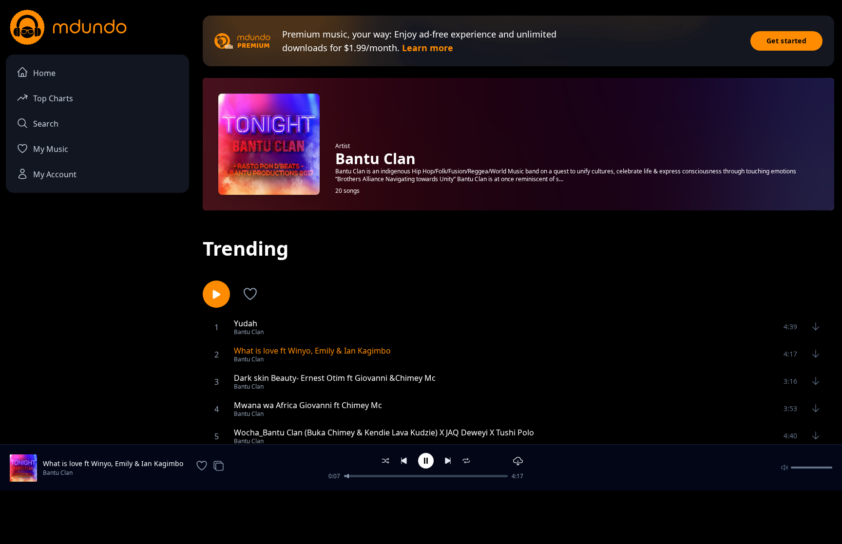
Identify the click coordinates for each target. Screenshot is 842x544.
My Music (50, 149)
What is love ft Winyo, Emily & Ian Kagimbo (113, 463)
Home (44, 73)
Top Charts (53, 98)
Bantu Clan (58, 473)
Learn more (427, 48)
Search (45, 123)
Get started (786, 40)
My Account (55, 174)
